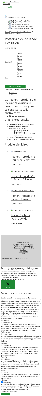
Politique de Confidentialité (23, 246)
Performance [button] (5, 332)
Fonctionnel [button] (5, 320)
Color (7, 78)
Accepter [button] (21, 279)
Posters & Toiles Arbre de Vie (21, 32)
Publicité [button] (4, 357)
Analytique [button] (4, 343)
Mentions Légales (23, 242)
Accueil (7, 32)
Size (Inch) (8, 62)
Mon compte (23, 252)
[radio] (18, 53)
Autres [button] (3, 370)
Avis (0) (11, 95)
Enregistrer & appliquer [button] (9, 391)
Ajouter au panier (15, 86)
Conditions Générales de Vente (23, 244)
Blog (23, 253)
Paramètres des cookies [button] (9, 279)
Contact (23, 250)
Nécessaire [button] (4, 380)
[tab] (23, 93)
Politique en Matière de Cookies (23, 248)
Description (13, 93)
